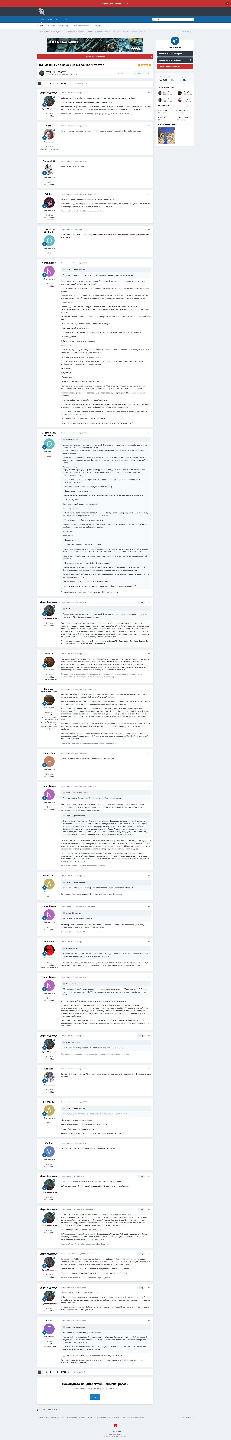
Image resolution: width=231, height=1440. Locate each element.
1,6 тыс (50, 1090)
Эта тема (182, 19)
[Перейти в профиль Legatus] (49, 1077)
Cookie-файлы (115, 1431)
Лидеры (98, 26)
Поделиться (124, 73)
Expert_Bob (49, 753)
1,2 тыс (50, 675)
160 (49, 963)
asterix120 (48, 875)
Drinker (49, 194)
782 (50, 1341)
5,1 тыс (50, 114)
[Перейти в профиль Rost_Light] (180, 100)
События (51, 26)
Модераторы (64, 26)
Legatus (48, 1068)
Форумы (40, 26)
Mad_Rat (186, 92)
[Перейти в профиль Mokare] (49, 662)
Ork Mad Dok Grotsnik (49, 230)
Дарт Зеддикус (59, 72)
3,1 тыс (50, 147)
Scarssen (49, 941)
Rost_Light (187, 99)
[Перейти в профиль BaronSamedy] (160, 100)
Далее (63, 83)
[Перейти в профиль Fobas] (49, 1329)
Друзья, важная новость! (113, 3)
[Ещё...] (149, 92)
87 (50, 182)
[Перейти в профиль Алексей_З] (49, 169)
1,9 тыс (50, 774)
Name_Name (49, 262)
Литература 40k (70, 74)
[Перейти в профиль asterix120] (49, 884)
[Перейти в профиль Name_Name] (49, 271)
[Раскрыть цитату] (64, 269)
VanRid (49, 1143)
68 (50, 253)
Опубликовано (74, 93)
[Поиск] (191, 19)
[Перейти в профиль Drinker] (49, 202)
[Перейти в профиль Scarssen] (49, 950)
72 (50, 896)
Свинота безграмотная (49, 690)
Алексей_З (49, 161)
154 (49, 284)
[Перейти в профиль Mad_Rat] (180, 93)
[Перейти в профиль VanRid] (49, 1151)
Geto (48, 125)
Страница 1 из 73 (80, 83)
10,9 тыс (50, 713)
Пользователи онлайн (82, 26)
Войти (95, 1397)
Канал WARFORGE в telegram (170, 54)
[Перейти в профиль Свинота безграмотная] (49, 700)
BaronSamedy (169, 99)
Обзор (41, 19)
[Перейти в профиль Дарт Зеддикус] (41, 73)
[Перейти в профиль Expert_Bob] (49, 761)
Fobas (49, 1320)
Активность (52, 19)
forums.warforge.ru (115, 1434)
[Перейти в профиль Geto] (49, 134)
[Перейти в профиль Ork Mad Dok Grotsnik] (49, 240)
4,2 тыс (50, 215)
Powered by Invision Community (115, 1436)
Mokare (49, 653)
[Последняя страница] (69, 83)
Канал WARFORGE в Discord (170, 60)
